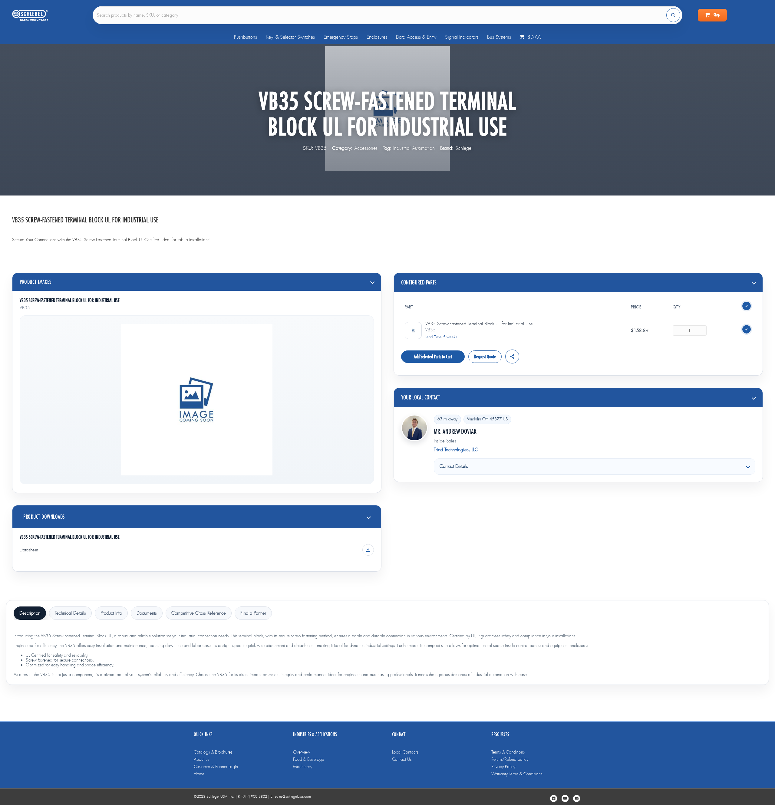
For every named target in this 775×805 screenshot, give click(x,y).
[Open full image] (196, 399)
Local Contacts (405, 752)
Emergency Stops (341, 37)
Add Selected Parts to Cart (433, 356)
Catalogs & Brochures (213, 752)
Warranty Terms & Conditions (516, 774)
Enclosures (377, 37)
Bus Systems (499, 37)
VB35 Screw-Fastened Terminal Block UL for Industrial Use (70, 300)
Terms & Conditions (508, 752)
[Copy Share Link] (512, 356)
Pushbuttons (245, 37)
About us (201, 759)
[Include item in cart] (746, 329)
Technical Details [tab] (70, 613)
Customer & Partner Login (216, 766)
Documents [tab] (147, 613)
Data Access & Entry (416, 37)
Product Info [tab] (111, 613)
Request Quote (485, 356)
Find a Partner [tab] (253, 613)
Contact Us (401, 759)
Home (199, 774)
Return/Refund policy (509, 759)
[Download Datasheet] (368, 550)
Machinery (302, 766)
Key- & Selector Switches (290, 37)
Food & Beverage (308, 759)
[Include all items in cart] (746, 306)
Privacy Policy (503, 766)
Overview (301, 752)
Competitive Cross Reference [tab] (198, 613)
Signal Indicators (461, 37)
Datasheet (29, 550)
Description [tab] (29, 613)
